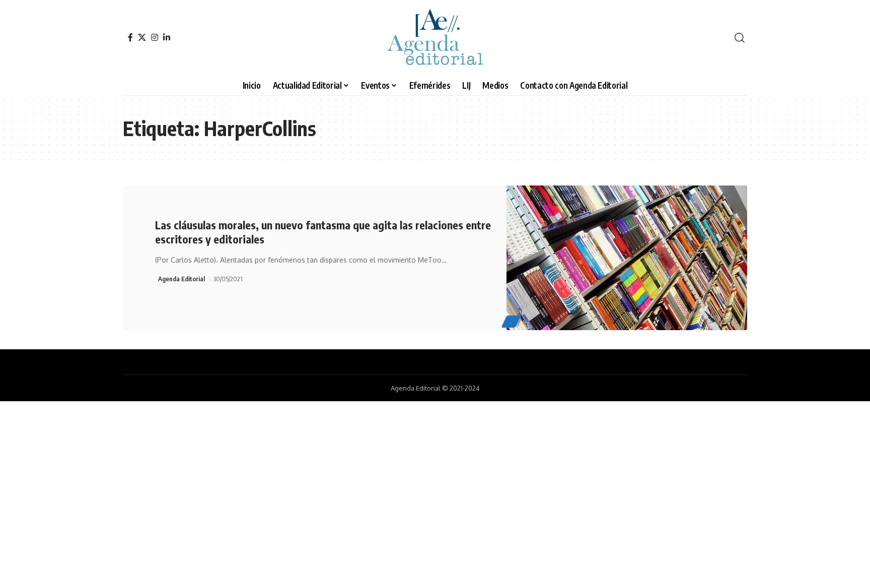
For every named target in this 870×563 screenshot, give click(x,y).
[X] (142, 37)
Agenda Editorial (181, 279)
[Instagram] (155, 37)
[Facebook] (130, 37)
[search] (740, 37)
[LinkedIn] (167, 37)
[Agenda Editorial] (435, 38)
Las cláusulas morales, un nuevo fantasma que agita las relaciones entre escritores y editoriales (323, 232)
